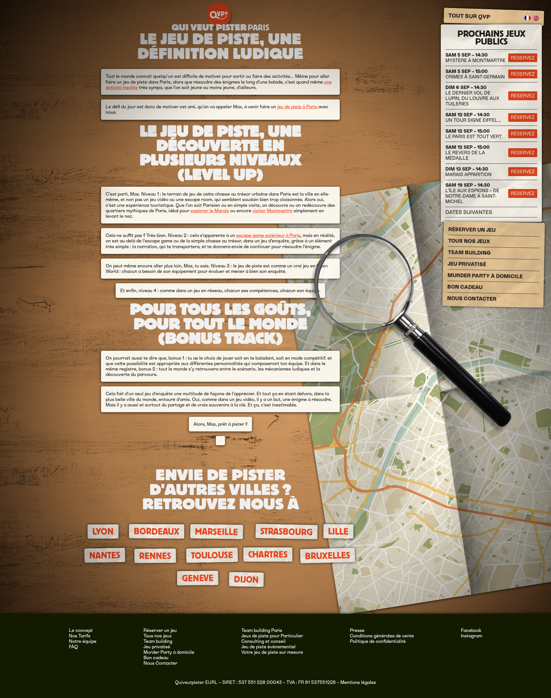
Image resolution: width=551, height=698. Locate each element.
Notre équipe (82, 641)
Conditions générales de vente (382, 636)
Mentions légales (358, 682)
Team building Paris (261, 630)
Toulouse (212, 555)
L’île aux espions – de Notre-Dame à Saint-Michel (472, 193)
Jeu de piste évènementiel (268, 646)
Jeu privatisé (467, 264)
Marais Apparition (468, 171)
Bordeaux (156, 531)
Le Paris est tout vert (473, 133)
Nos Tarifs (79, 636)
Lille (338, 531)
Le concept (81, 630)
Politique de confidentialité (378, 641)
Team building (469, 252)
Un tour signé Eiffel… (473, 117)
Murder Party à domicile (485, 276)
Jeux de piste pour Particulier (272, 636)
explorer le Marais (210, 210)
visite (258, 210)
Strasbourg (286, 532)
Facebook (471, 630)
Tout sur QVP (469, 16)
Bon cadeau (464, 287)
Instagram (471, 636)
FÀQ (73, 646)
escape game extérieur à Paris (268, 235)
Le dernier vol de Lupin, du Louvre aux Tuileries (472, 96)
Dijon (246, 579)
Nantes (104, 555)
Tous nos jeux (469, 241)
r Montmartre (278, 210)
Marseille (216, 531)
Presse (357, 630)
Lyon (103, 531)
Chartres (268, 554)
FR (527, 18)
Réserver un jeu (472, 229)
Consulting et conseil (263, 641)
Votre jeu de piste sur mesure (272, 652)
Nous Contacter (471, 298)
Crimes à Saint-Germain (475, 74)
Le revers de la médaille (467, 152)
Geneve (197, 578)
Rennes (155, 555)
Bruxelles (327, 556)
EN (536, 18)
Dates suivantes (468, 212)
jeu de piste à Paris (297, 106)
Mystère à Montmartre (475, 57)
